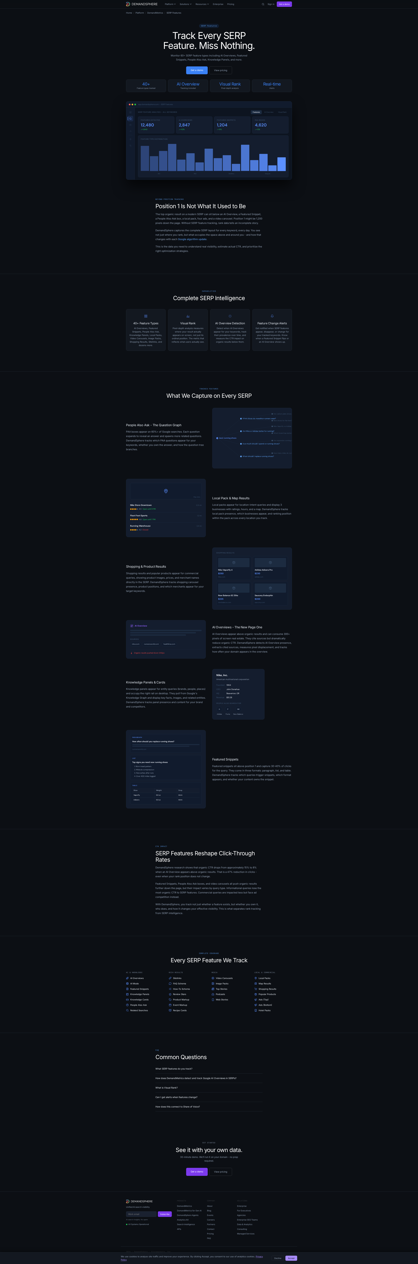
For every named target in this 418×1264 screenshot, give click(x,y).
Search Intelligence (186, 1224)
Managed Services (245, 1233)
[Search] (263, 4)
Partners (211, 1224)
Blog (209, 1210)
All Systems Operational (138, 1224)
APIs (179, 1229)
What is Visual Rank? (166, 1087)
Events (210, 1215)
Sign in (271, 4)
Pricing (230, 4)
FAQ (209, 1238)
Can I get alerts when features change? (176, 1097)
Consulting (242, 1229)
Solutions (184, 4)
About (209, 1206)
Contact (210, 1229)
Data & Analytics (244, 1224)
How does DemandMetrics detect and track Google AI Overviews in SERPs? (195, 1078)
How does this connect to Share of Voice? (177, 1106)
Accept (291, 1258)
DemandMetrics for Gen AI (189, 1210)
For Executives (244, 1210)
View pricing (220, 70)
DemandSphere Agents (187, 1215)
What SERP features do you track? (173, 1068)
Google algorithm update (192, 239)
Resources (201, 4)
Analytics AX (183, 1220)
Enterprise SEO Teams (247, 1220)
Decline (277, 1258)
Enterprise (218, 4)
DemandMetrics (155, 12)
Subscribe (164, 1214)
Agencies (241, 1215)
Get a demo (284, 4)
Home (129, 12)
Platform (169, 4)
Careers (211, 1220)
